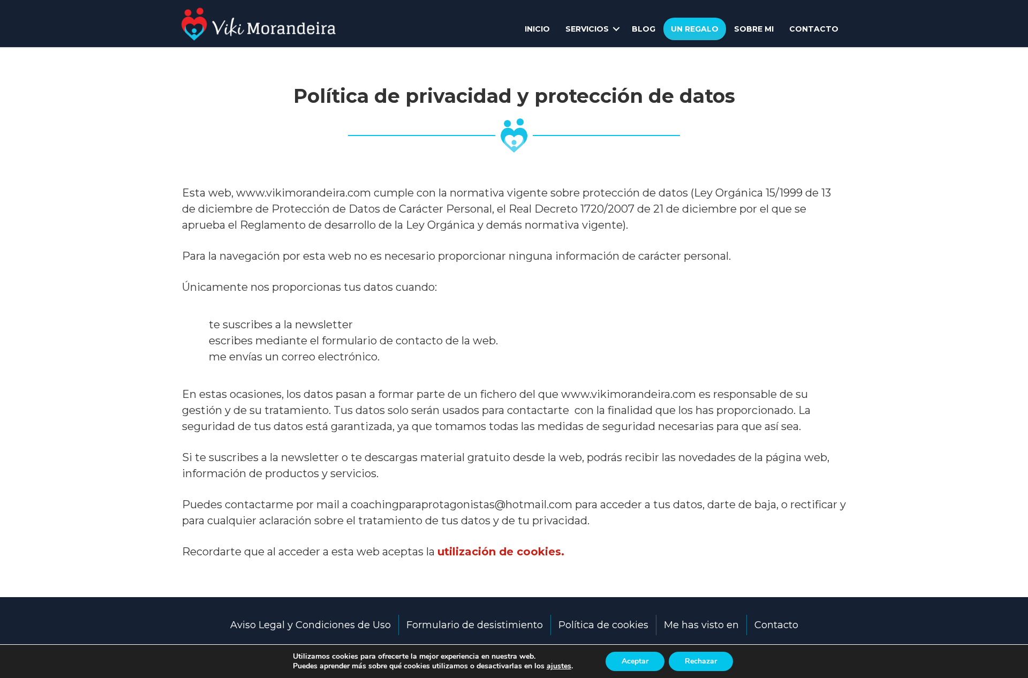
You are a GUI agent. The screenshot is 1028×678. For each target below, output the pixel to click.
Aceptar (635, 661)
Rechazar (701, 661)
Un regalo (695, 29)
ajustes (559, 666)
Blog (643, 29)
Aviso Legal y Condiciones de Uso (310, 625)
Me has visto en (701, 625)
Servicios (587, 29)
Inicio (537, 29)
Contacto (813, 29)
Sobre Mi (754, 29)
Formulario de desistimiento (474, 625)
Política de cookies (603, 625)
